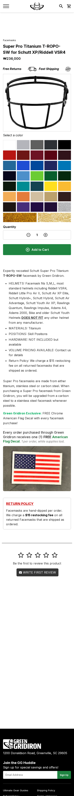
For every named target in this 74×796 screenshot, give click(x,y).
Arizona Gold (20, 217)
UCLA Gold (54, 217)
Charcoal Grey (50, 145)
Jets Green (64, 176)
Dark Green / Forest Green (9, 186)
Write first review (39, 572)
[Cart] (68, 6)
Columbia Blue (9, 165)
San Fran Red (50, 155)
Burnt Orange (23, 196)
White (9, 145)
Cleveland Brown (9, 207)
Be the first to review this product (37, 563)
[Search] (61, 6)
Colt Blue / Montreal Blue (50, 165)
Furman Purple (23, 207)
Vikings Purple (37, 207)
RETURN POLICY (20, 504)
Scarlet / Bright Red (9, 155)
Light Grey (23, 145)
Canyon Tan (37, 196)
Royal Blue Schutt (37, 165)
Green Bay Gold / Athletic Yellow (64, 186)
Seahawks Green (37, 176)
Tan (50, 196)
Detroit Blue (64, 165)
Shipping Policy (46, 790)
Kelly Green (50, 176)
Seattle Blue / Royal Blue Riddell (23, 165)
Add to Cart (40, 250)
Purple (50, 207)
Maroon (64, 155)
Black (64, 145)
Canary (50, 186)
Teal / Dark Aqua (37, 186)
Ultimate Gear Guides (15, 790)
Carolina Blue (23, 176)
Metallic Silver (64, 207)
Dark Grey (37, 145)
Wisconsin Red (23, 155)
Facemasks (9, 40)
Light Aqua (23, 186)
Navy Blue (9, 176)
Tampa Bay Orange (9, 196)
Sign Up (64, 775)
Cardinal (37, 155)
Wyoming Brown (64, 196)
